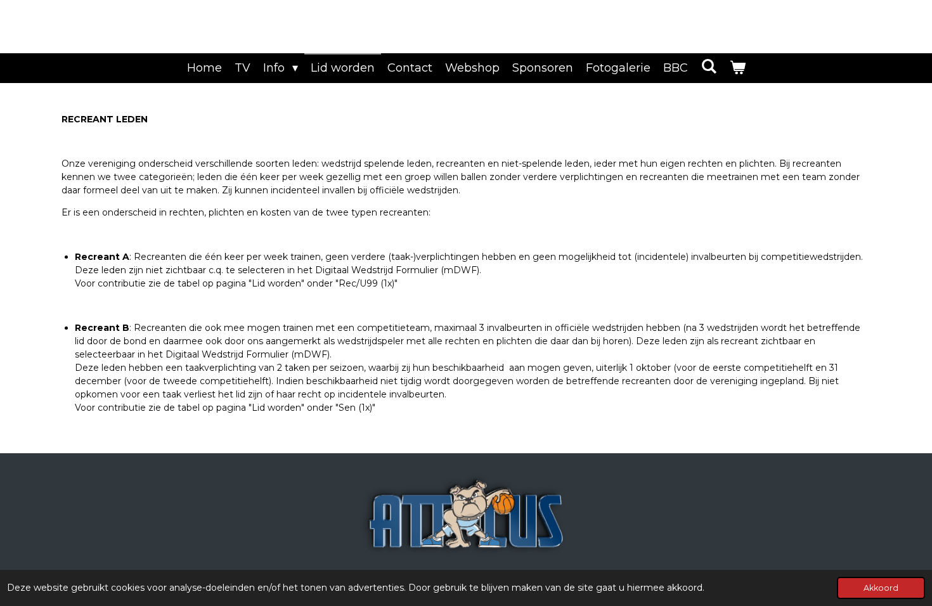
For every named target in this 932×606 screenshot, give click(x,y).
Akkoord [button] (881, 588)
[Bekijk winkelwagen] (737, 68)
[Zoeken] (708, 66)
